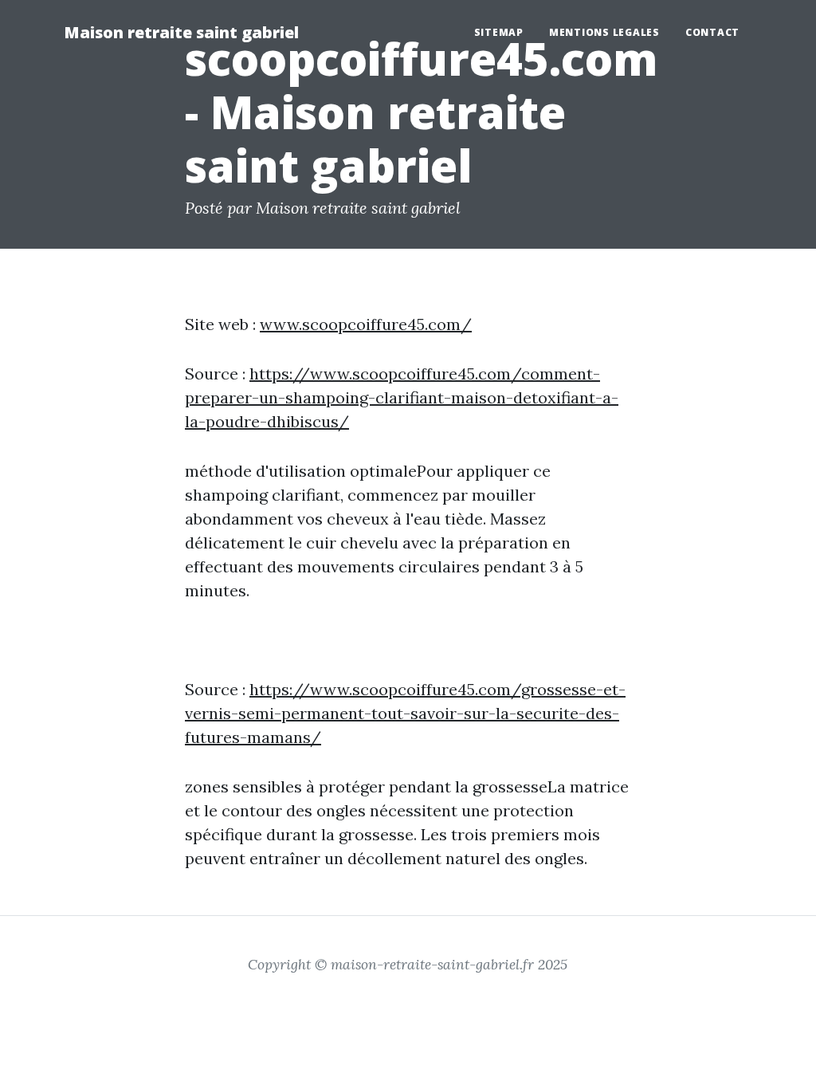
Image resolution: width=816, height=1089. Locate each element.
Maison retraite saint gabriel (181, 32)
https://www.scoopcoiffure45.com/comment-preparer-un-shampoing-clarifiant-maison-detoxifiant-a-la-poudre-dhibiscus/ (401, 397)
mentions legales (604, 32)
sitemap (499, 32)
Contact (712, 32)
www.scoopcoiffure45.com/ (366, 324)
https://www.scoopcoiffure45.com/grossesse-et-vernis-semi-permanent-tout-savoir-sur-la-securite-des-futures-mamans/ (405, 713)
